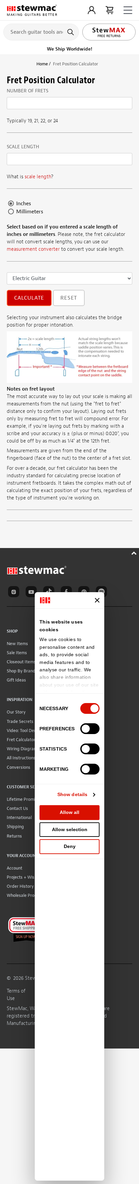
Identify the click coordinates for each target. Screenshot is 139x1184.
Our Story (16, 712)
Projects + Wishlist (25, 877)
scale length (38, 177)
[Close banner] (97, 600)
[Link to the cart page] (109, 10)
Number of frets (27, 91)
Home (42, 64)
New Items (17, 643)
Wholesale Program (26, 895)
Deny (70, 846)
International (19, 817)
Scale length (23, 147)
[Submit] (71, 32)
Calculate (29, 298)
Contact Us (17, 808)
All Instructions (21, 758)
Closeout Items (21, 662)
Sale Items (17, 653)
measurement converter (33, 249)
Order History (20, 886)
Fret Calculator (21, 739)
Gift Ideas (16, 680)
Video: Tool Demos (24, 730)
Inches (23, 203)
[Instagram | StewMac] (15, 593)
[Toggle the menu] (127, 10)
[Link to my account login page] (91, 10)
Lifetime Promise (23, 799)
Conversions (18, 767)
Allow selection (69, 829)
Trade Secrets (20, 721)
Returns (14, 836)
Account (14, 868)
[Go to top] (135, 552)
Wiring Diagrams (23, 749)
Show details (72, 794)
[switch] (90, 728)
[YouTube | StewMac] (32, 593)
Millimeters (29, 211)
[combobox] (41, 32)
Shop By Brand (21, 671)
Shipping (15, 826)
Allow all (69, 812)
